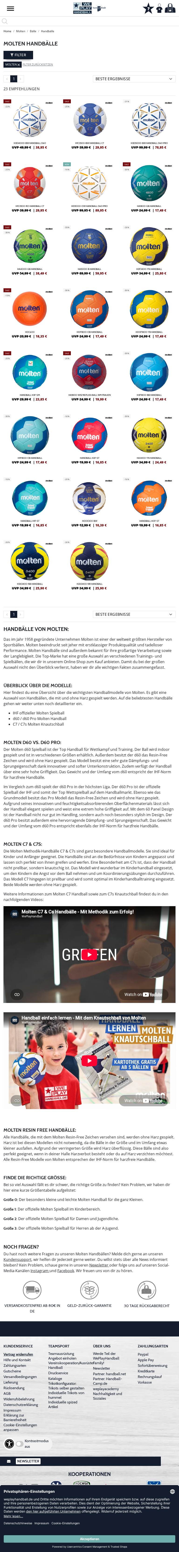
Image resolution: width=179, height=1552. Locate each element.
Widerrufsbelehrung (18, 1399)
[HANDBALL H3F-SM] (30, 378)
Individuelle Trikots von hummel (66, 1395)
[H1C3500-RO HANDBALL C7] (30, 189)
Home (7, 31)
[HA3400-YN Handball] (149, 441)
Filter (20, 55)
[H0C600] (30, 315)
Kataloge (55, 1378)
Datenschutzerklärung (20, 1404)
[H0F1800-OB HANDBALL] (89, 315)
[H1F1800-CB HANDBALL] (30, 441)
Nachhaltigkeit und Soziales (107, 1396)
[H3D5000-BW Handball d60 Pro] (149, 126)
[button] (10, 8)
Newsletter (99, 1265)
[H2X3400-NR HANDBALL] (89, 567)
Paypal (143, 1354)
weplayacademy (106, 1389)
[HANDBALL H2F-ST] (89, 441)
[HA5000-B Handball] (89, 252)
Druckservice (58, 1373)
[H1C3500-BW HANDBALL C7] (89, 126)
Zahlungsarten (14, 1365)
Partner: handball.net (109, 1374)
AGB (7, 1393)
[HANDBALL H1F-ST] (30, 504)
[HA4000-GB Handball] (30, 252)
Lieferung (10, 1382)
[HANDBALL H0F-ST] (149, 504)
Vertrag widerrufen (18, 1354)
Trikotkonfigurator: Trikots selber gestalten (66, 1385)
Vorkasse (145, 1382)
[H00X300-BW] (89, 504)
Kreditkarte (146, 1371)
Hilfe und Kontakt (17, 1360)
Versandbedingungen (20, 1377)
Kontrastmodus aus (37, 1444)
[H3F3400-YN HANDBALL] (149, 252)
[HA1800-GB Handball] (149, 189)
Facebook (65, 1270)
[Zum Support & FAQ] (148, 7)
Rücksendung (13, 1388)
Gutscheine (12, 1371)
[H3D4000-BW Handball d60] (30, 126)
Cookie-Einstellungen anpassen (20, 1427)
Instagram (40, 1270)
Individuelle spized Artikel (62, 1404)
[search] (89, 21)
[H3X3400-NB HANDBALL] (30, 567)
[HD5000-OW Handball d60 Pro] (89, 189)
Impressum (12, 1410)
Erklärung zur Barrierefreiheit (14, 1417)
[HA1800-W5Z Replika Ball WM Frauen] (89, 378)
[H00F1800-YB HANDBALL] (149, 315)
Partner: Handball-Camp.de (107, 1381)
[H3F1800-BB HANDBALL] (149, 378)
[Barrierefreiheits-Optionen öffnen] (9, 1444)
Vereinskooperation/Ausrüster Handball (71, 1365)
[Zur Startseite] (89, 8)
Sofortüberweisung (152, 1365)
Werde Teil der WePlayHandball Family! (106, 1358)
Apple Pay (146, 1360)
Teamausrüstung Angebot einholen (62, 1356)
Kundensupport (17, 1259)
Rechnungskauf (150, 1377)
